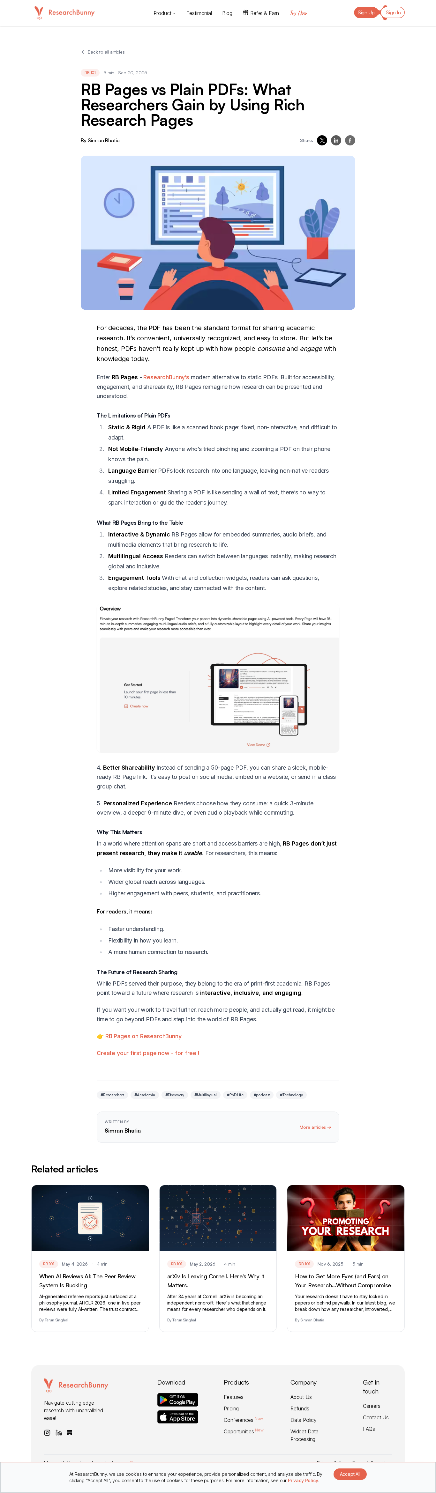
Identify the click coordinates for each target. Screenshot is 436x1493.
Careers (371, 1406)
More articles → (315, 1127)
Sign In (393, 12)
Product (162, 13)
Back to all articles (106, 52)
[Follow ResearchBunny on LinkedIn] (59, 1433)
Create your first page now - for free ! (148, 1053)
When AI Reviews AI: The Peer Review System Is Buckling (87, 1281)
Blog (227, 13)
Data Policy (303, 1420)
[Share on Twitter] (322, 140)
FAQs (369, 1429)
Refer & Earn (264, 13)
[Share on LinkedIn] (336, 140)
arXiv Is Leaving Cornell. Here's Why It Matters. (215, 1281)
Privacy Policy (303, 1480)
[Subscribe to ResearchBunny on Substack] (69, 1432)
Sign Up (366, 12)
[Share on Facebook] (350, 140)
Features (234, 1397)
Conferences (243, 1420)
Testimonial (199, 13)
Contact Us (376, 1417)
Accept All (350, 1474)
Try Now (297, 13)
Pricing (231, 1408)
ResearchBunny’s (166, 377)
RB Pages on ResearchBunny (143, 1036)
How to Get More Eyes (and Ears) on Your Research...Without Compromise (343, 1281)
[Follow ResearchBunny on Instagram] (47, 1433)
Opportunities (243, 1431)
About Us (301, 1397)
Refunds (299, 1408)
